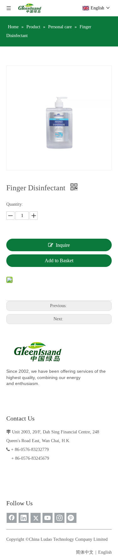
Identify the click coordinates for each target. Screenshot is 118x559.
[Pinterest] (71, 518)
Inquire (63, 245)
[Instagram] (59, 518)
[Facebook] (12, 518)
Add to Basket (59, 260)
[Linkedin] (24, 518)
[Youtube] (47, 518)
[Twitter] (36, 518)
